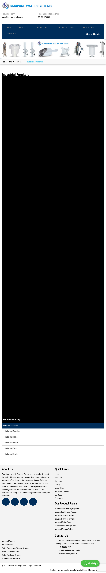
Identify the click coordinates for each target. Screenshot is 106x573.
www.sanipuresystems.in (68, 554)
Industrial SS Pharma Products (66, 512)
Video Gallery (60, 488)
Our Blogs (58, 495)
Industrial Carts (11, 448)
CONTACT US (11, 33)
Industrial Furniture (10, 426)
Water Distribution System (11, 555)
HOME (8, 27)
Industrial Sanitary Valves (64, 529)
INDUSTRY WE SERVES (65, 27)
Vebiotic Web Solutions (78, 570)
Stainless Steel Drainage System (67, 508)
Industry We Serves (62, 491)
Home (4, 62)
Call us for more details (49, 14)
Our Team (58, 481)
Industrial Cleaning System (64, 515)
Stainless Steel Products (11, 558)
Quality (57, 484)
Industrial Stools (11, 442)
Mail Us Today (9, 14)
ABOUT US (23, 27)
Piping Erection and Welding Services (15, 548)
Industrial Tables (11, 437)
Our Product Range (17, 62)
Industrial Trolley (11, 454)
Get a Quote (93, 34)
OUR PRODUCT (42, 27)
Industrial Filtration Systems (65, 519)
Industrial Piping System (64, 522)
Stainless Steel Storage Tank (65, 526)
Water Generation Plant (10, 552)
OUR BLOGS (88, 27)
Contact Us (59, 498)
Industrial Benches (12, 431)
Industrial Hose (7, 545)
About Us (58, 478)
